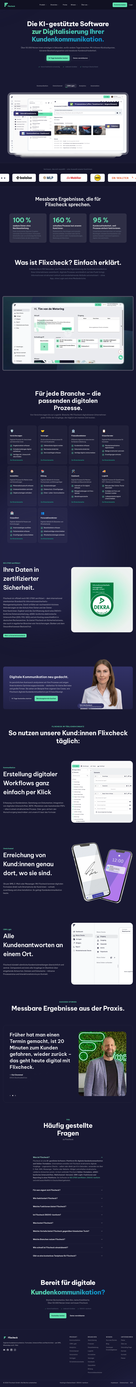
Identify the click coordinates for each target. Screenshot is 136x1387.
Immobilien (91, 1354)
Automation (73, 1354)
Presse (123, 1358)
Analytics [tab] (82, 86)
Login (131, 5)
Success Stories (111, 1340)
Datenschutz (124, 1383)
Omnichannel (74, 1351)
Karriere (123, 1351)
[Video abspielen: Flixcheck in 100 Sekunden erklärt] (68, 333)
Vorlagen (72, 1358)
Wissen (73, 5)
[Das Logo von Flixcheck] (9, 5)
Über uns (84, 5)
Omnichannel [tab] (57, 86)
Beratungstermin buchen (46, 698)
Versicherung (92, 1340)
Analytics (72, 1347)
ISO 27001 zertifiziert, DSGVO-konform (85, 1178)
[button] (10, 1095)
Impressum (114, 1383)
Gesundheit (91, 1365)
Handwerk (91, 1362)
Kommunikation (74, 1340)
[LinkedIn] (11, 1350)
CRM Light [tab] (70, 86)
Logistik (90, 1351)
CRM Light (73, 1344)
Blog (107, 1344)
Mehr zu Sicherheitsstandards (15, 636)
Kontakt (123, 1354)
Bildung (90, 1369)
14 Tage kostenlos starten (21, 698)
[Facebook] (8, 1350)
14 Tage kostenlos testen (58, 58)
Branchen (54, 5)
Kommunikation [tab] (42, 86)
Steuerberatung (93, 1347)
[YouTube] (4, 1350)
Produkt (42, 5)
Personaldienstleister (95, 1372)
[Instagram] (15, 1350)
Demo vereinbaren (80, 58)
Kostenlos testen (120, 5)
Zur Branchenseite (16, 460)
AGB (131, 1383)
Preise (65, 5)
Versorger (91, 1358)
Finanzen (91, 1344)
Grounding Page (126, 1347)
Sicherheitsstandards (76, 1362)
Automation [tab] (95, 86)
